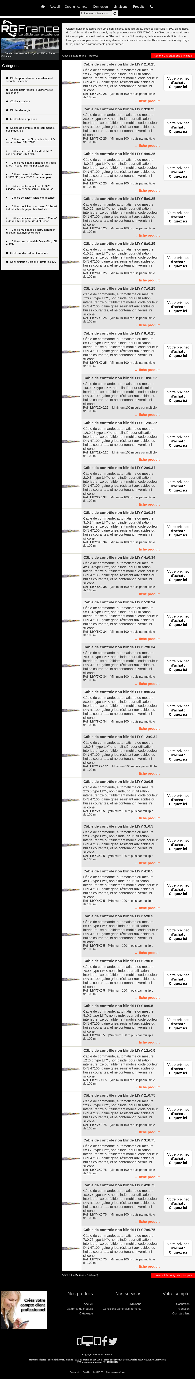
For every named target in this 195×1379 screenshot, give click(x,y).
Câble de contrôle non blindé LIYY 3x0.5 (118, 826)
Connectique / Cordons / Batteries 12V (33, 261)
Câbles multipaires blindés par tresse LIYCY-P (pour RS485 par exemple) (31, 164)
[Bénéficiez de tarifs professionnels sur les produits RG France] (25, 1327)
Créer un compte (76, 6)
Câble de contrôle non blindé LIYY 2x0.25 (119, 64)
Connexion (100, 6)
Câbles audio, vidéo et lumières (29, 253)
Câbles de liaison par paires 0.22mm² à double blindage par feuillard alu (31, 208)
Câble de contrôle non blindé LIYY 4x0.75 (119, 1185)
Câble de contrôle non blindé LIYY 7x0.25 (119, 288)
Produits (138, 6)
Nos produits (80, 1293)
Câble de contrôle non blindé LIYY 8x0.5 (118, 1006)
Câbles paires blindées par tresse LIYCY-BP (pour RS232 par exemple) (29, 176)
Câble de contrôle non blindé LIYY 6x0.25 (119, 244)
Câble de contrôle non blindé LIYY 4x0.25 (119, 154)
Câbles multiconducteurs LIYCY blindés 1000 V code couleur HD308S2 (29, 187)
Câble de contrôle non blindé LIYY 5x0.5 (118, 916)
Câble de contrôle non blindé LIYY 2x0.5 (118, 782)
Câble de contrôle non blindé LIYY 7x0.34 (119, 647)
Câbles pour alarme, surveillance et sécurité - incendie (29, 79)
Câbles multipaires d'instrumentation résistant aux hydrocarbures (30, 231)
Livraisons (120, 6)
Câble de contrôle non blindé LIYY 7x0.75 (119, 1230)
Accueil (55, 6)
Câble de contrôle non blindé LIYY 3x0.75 (119, 1140)
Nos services (128, 1293)
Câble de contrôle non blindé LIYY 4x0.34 (119, 557)
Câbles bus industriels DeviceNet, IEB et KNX (31, 243)
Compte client (180, 1313)
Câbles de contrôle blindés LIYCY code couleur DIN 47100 (29, 152)
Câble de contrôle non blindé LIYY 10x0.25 (120, 378)
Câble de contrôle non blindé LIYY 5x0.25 (119, 199)
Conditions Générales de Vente (122, 1308)
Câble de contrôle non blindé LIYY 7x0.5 (118, 961)
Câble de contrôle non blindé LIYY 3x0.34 (119, 513)
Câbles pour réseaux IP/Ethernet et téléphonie (29, 91)
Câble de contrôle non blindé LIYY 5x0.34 (119, 602)
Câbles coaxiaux (20, 101)
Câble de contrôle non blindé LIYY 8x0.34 (119, 692)
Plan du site (75, 1372)
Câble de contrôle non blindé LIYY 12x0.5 (119, 1050)
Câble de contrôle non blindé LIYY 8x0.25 (119, 333)
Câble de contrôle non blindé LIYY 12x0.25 (120, 423)
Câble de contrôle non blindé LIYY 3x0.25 (119, 109)
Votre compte (176, 1293)
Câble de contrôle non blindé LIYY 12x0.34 (120, 737)
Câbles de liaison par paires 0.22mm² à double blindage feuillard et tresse (31, 219)
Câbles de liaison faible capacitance (33, 197)
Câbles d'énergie (20, 110)
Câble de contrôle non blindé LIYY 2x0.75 (119, 1095)
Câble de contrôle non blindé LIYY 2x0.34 (119, 468)
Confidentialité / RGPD (93, 1372)
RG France (106, 1354)
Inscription (183, 1308)
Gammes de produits (80, 1308)
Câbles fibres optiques (23, 119)
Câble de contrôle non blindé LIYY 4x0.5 (118, 871)
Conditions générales (115, 1372)
